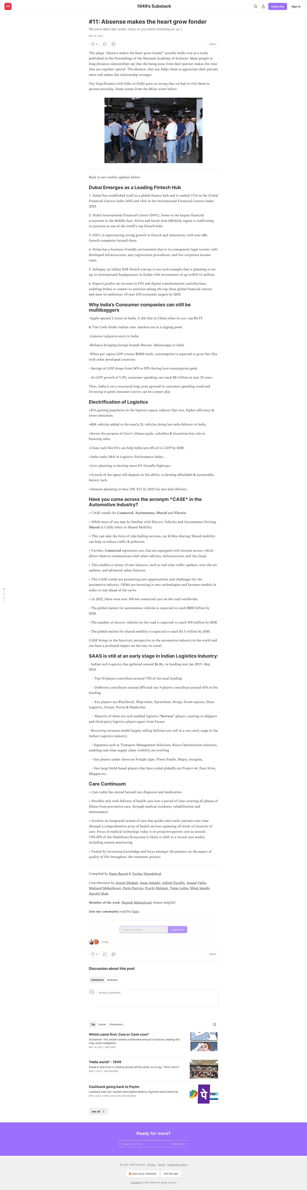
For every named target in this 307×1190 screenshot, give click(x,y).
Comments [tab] (97, 980)
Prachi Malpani (156, 888)
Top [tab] (93, 1024)
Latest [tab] (102, 1024)
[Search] (255, 6)
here (135, 911)
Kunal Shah (109, 1096)
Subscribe (277, 6)
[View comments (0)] (104, 44)
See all (96, 1111)
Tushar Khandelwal (146, 873)
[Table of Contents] (3, 595)
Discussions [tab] (116, 1024)
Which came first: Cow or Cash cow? (119, 1034)
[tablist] (104, 979)
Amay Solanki (150, 882)
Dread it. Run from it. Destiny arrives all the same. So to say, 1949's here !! (134, 1067)
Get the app (171, 1173)
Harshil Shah (98, 893)
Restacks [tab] (112, 980)
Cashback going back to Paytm (114, 1087)
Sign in (296, 6)
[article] (153, 1043)
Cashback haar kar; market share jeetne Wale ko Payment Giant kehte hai (133, 1091)
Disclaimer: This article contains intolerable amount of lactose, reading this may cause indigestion (134, 1041)
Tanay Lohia (179, 888)
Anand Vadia (196, 882)
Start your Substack (144, 1173)
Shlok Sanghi (199, 888)
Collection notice (177, 1164)
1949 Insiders (111, 1071)
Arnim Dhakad (126, 882)
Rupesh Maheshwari (137, 902)
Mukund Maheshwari (105, 888)
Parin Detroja (133, 888)
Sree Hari (110, 1047)
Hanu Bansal (118, 873)
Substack (136, 1182)
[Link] (84, 187)
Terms (161, 1164)
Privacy (151, 1164)
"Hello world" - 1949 (105, 1062)
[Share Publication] (263, 6)
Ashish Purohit (173, 882)
